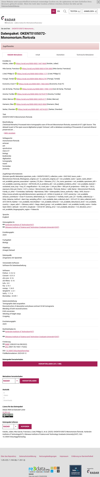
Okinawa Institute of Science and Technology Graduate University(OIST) (32, 227)
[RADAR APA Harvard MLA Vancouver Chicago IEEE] (10, 426)
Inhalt (38, 55)
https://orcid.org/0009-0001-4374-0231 (33, 109)
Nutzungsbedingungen (48, 456)
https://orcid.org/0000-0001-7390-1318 (37, 89)
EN (58, 11)
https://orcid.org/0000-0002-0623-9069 (31, 104)
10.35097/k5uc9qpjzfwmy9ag (17, 351)
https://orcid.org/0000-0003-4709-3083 (37, 69)
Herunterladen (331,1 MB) (50, 364)
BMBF (7, 344)
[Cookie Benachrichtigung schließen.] (98, 2)
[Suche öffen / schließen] (65, 11)
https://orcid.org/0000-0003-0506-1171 (32, 74)
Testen (73, 11)
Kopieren (25, 426)
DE (53, 11)
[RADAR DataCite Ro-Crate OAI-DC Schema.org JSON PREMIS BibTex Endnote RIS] (11, 380)
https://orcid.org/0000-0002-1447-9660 (31, 63)
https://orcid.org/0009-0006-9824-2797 (32, 79)
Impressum (64, 456)
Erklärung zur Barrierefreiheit (82, 456)
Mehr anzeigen (9, 133)
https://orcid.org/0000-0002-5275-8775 (32, 94)
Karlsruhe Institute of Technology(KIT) (19, 225)
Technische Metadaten (85, 55)
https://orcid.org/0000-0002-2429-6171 (31, 99)
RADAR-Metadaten (15, 55)
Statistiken (60, 55)
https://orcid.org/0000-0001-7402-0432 (34, 84)
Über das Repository (8, 456)
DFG (6, 347)
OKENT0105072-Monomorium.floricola (26, 29)
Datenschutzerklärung (10, 6)
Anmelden (89, 11)
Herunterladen (29, 381)
